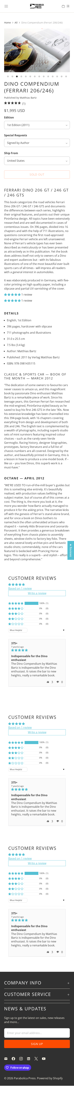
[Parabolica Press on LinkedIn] (30, 1058)
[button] (12, 294)
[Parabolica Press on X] (38, 1058)
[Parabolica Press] (37, 6)
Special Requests (15, 135)
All (16, 22)
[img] (37, 650)
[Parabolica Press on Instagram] (23, 1058)
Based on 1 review (20, 588)
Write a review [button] (37, 593)
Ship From (11, 153)
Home (7, 22)
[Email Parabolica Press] (8, 1058)
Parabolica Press (25, 1078)
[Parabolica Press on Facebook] (15, 1058)
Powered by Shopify (50, 1078)
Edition (9, 117)
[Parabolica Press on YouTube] (46, 1058)
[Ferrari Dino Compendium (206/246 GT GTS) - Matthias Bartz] (37, 50)
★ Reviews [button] (71, 550)
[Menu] (6, 6)
